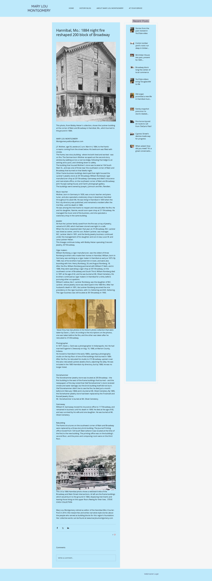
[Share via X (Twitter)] (63, 528)
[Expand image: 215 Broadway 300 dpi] (101, 314)
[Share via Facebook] (57, 528)
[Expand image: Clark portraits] (70, 314)
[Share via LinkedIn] (68, 528)
